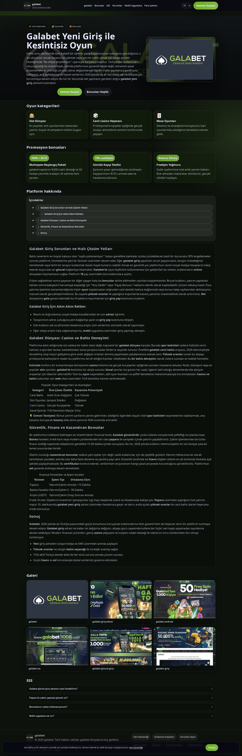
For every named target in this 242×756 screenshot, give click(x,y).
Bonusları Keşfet (97, 92)
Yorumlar (117, 5)
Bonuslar (99, 5)
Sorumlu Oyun (188, 736)
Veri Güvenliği (141, 736)
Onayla (211, 747)
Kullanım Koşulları (164, 736)
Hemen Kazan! (205, 5)
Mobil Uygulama (133, 5)
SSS (108, 5)
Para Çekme (150, 5)
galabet (88, 5)
